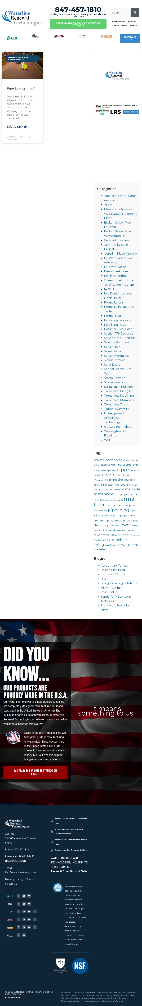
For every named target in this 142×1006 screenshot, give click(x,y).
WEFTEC (110, 440)
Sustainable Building (118, 386)
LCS (103, 579)
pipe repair (109, 515)
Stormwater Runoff (117, 382)
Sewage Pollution (116, 342)
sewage (113, 525)
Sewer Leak (112, 346)
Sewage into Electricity (120, 338)
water (126, 544)
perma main (114, 505)
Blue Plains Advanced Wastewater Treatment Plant (120, 214)
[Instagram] (35, 911)
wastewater (113, 545)
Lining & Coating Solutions (119, 583)
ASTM (108, 204)
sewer (124, 524)
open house (129, 494)
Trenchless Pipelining (119, 395)
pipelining (118, 509)
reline (98, 520)
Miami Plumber (111, 587)
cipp (122, 469)
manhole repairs (113, 489)
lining (130, 484)
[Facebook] (18, 896)
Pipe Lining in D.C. (21, 88)
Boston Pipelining (113, 570)
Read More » (18, 127)
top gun (136, 535)
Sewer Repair (113, 351)
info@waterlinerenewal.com (20, 872)
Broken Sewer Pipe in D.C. (105, 470)
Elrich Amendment (117, 275)
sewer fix (136, 526)
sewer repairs (121, 535)
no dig (118, 494)
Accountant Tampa (114, 565)
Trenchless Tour (115, 404)
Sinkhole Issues (114, 360)
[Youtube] (29, 896)
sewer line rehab (105, 530)
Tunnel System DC (117, 409)
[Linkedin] (24, 896)
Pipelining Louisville (117, 320)
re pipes (108, 520)
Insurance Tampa (113, 574)
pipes (120, 516)
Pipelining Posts (115, 324)
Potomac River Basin (118, 329)
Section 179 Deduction (119, 333)
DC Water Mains (115, 267)
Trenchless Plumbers (119, 400)
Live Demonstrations (118, 293)
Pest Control (109, 592)
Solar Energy (113, 364)
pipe (125, 505)
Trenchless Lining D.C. (119, 391)
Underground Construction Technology (114, 418)
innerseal (120, 484)
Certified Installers (116, 240)
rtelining (101, 525)
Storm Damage (114, 378)
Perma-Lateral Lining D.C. (105, 500)
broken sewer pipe (108, 460)
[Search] (135, 12)
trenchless (102, 540)
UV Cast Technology (118, 426)
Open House (113, 298)
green (110, 485)
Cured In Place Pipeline (120, 253)
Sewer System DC (116, 355)
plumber (130, 515)
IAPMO (109, 289)
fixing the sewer (120, 479)
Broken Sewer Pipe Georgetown (118, 464)
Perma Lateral (114, 302)
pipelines (103, 511)
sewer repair (126, 530)
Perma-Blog (112, 315)
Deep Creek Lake (116, 271)
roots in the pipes (126, 520)
